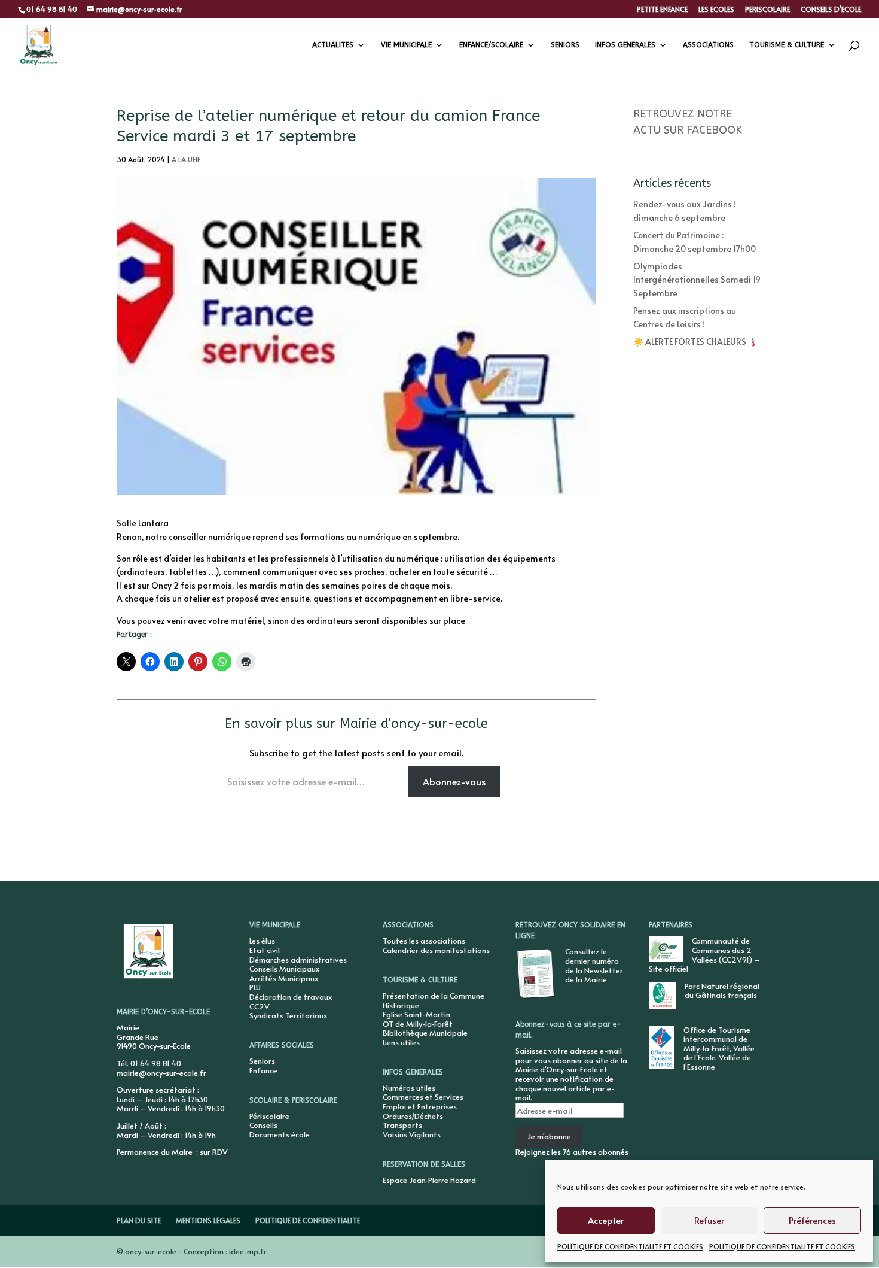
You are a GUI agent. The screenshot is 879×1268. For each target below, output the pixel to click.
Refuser (709, 1220)
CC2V (259, 1006)
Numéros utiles (409, 1087)
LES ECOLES (716, 9)
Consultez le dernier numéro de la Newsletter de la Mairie (594, 965)
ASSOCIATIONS (708, 45)
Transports (402, 1125)
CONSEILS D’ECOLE (831, 9)
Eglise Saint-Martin (416, 1014)
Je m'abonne (549, 1136)
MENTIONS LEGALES (208, 1220)
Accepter (606, 1220)
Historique (401, 1005)
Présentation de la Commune (433, 995)
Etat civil (264, 950)
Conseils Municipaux (284, 968)
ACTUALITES (332, 45)
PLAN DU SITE (139, 1220)
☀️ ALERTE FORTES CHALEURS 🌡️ (695, 341)
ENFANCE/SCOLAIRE (491, 45)
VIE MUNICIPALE (406, 45)
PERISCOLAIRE (767, 9)
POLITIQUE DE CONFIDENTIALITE (307, 1220)
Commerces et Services (423, 1096)
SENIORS (565, 45)
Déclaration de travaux (290, 996)
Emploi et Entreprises (420, 1106)
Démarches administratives (298, 959)
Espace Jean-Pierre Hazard (429, 1180)
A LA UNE (186, 159)
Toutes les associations (424, 940)
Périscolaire (269, 1116)
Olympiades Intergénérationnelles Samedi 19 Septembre (697, 279)
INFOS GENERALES (625, 45)
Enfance (263, 1070)
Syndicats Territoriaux (288, 1015)
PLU (255, 987)
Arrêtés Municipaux (283, 978)
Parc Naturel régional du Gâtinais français (722, 991)
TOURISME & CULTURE (786, 45)
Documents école (279, 1134)
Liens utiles (401, 1042)
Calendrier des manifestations (436, 950)
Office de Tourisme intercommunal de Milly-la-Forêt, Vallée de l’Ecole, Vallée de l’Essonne (719, 1048)
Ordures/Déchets (413, 1116)
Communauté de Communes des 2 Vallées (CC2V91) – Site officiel (704, 954)
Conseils (263, 1125)
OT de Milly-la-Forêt (418, 1023)
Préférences (812, 1220)
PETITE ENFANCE (662, 9)
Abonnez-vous (454, 781)
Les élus (262, 940)
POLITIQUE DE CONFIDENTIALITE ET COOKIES (630, 1246)
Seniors (262, 1060)
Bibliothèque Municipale (425, 1032)
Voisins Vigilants (412, 1134)
